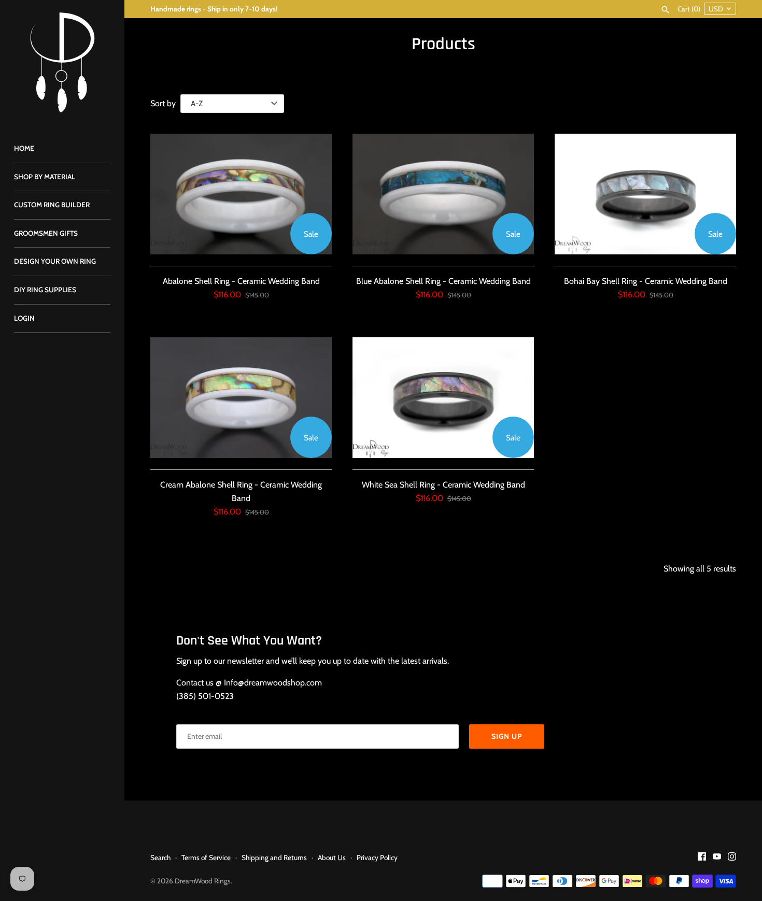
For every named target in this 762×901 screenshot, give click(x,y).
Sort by (163, 103)
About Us (332, 857)
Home (24, 148)
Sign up (506, 736)
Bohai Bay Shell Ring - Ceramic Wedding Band (645, 281)
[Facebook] (702, 858)
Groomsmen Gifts (46, 233)
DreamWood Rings (203, 881)
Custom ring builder (52, 205)
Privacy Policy (377, 857)
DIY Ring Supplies (45, 289)
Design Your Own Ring (55, 261)
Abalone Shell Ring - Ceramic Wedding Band (241, 281)
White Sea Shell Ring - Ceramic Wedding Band (443, 485)
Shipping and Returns (274, 857)
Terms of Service (206, 857)
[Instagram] (732, 858)
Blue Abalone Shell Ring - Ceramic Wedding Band (443, 281)
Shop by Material (44, 177)
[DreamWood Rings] (62, 62)
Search (160, 857)
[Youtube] (717, 858)
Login (24, 318)
